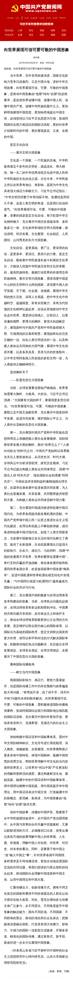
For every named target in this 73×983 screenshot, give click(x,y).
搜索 (64, 35)
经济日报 (50, 63)
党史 (31, 35)
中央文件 (9, 35)
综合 (42, 35)
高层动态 (9, 30)
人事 (20, 30)
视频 (53, 35)
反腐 (20, 35)
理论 (31, 30)
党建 (42, 30)
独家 (53, 30)
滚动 (64, 30)
